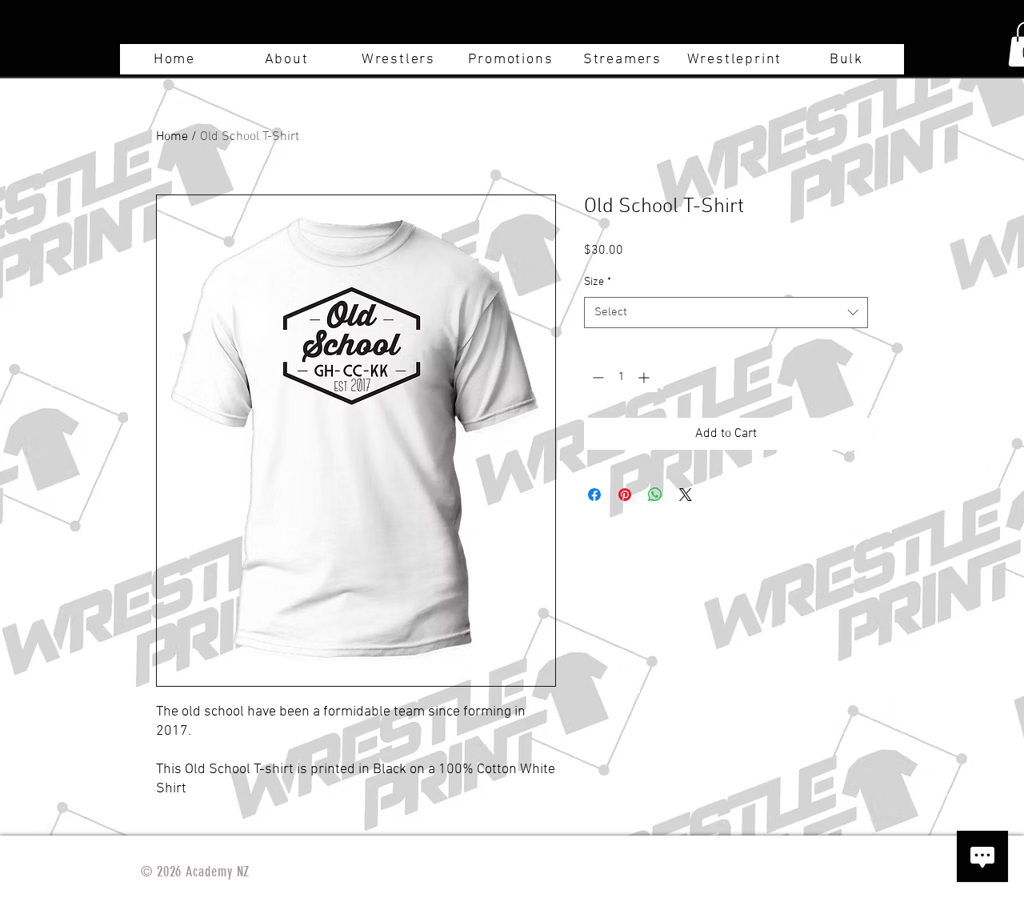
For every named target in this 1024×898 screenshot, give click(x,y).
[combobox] (726, 312)
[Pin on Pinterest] (624, 494)
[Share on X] (685, 494)
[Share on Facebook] (594, 494)
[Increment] (645, 377)
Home (172, 137)
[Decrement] (596, 377)
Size (597, 282)
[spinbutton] (620, 377)
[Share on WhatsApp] (655, 494)
